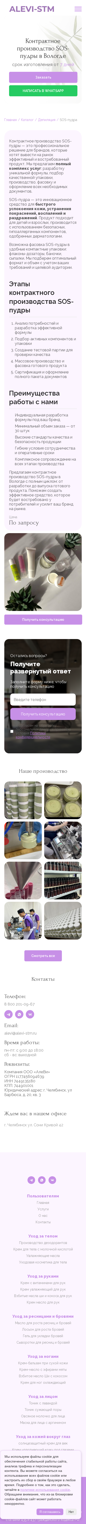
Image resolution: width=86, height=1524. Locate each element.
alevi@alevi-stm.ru (20, 1033)
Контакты (43, 1222)
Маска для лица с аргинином (43, 1423)
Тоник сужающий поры (43, 1410)
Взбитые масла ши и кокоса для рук (43, 1296)
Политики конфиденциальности (33, 735)
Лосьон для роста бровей (43, 1329)
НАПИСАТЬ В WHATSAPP (43, 91)
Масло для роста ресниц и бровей (43, 1323)
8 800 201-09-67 (19, 1004)
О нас (43, 1216)
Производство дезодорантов (43, 1243)
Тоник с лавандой (43, 1403)
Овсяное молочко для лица (43, 1416)
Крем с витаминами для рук (43, 1283)
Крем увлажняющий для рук (43, 1289)
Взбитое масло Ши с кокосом (43, 1376)
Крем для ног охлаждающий (43, 1382)
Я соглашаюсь (49, 1512)
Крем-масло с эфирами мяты (43, 1370)
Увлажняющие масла (43, 1256)
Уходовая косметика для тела (43, 1262)
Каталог (27, 120)
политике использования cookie (45, 1490)
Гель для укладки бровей (43, 1336)
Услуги (43, 1209)
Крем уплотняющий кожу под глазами (43, 1450)
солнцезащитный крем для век (43, 1443)
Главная (10, 120)
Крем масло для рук (43, 1302)
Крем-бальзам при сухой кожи (43, 1363)
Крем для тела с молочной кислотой (43, 1249)
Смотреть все (43, 956)
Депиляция (46, 120)
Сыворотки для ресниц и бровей (43, 1342)
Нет (71, 1512)
